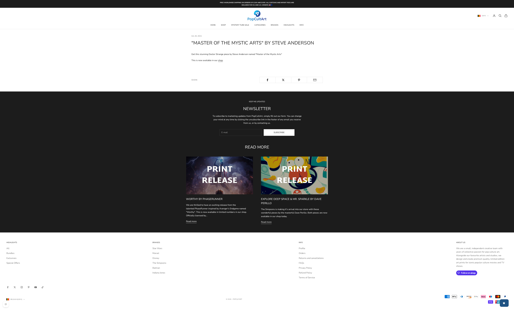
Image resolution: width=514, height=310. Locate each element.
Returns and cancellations (311, 258)
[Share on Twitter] (283, 80)
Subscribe (279, 132)
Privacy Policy (305, 267)
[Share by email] (315, 80)
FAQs (301, 263)
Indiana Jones (158, 272)
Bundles (10, 253)
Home (213, 25)
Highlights (289, 25)
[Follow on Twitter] (14, 287)
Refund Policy (305, 272)
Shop (223, 25)
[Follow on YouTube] (35, 287)
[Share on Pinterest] (299, 80)
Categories (259, 25)
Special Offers (13, 263)
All (7, 248)
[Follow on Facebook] (7, 287)
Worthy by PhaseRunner (204, 199)
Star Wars (157, 248)
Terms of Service (307, 277)
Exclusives (11, 258)
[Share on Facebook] (267, 80)
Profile (302, 248)
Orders (302, 253)
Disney (155, 258)
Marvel (155, 253)
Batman (156, 267)
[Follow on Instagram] (21, 287)
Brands (274, 25)
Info (302, 25)
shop (220, 60)
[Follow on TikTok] (42, 287)
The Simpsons (159, 263)
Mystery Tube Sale (240, 25)
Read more (191, 221)
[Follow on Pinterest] (28, 287)
